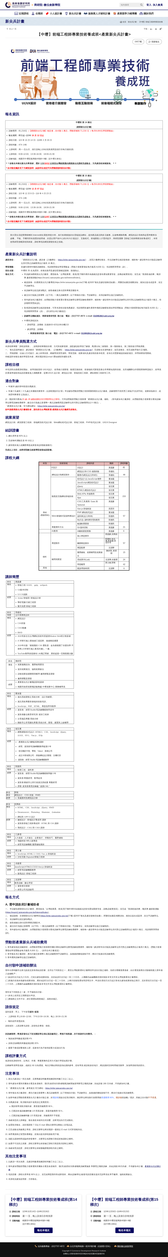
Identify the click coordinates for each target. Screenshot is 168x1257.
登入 (148, 4)
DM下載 (138, 42)
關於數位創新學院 (125, 1246)
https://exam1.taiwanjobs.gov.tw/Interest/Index (27, 912)
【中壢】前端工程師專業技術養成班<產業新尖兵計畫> (151, 22)
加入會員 (158, 4)
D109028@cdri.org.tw (103, 316)
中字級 (156, 29)
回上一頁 (12, 29)
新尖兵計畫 (132, 22)
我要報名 (155, 42)
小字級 (151, 29)
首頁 (124, 22)
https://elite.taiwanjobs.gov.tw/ (71, 260)
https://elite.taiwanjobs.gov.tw (78, 350)
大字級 (161, 29)
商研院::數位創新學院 (47, 4)
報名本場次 (43, 1230)
